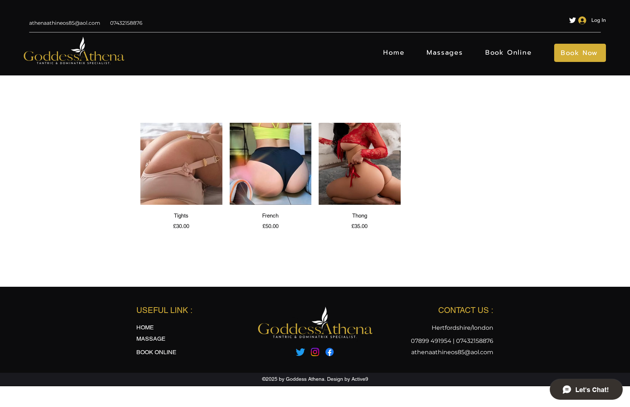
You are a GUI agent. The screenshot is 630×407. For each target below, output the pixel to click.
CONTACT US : (465, 310)
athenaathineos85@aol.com (64, 23)
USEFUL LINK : (164, 310)
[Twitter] (572, 20)
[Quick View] (181, 164)
